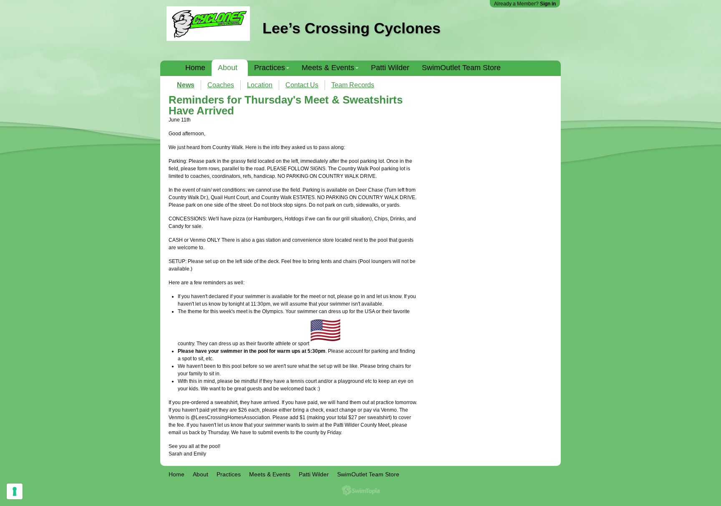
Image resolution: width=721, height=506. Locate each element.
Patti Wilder (390, 67)
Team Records (352, 85)
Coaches (220, 85)
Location (259, 85)
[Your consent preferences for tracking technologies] (15, 491)
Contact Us (301, 85)
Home (195, 67)
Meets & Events (328, 67)
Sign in (548, 4)
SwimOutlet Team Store (461, 67)
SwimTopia (361, 490)
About (227, 67)
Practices (269, 67)
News (185, 85)
